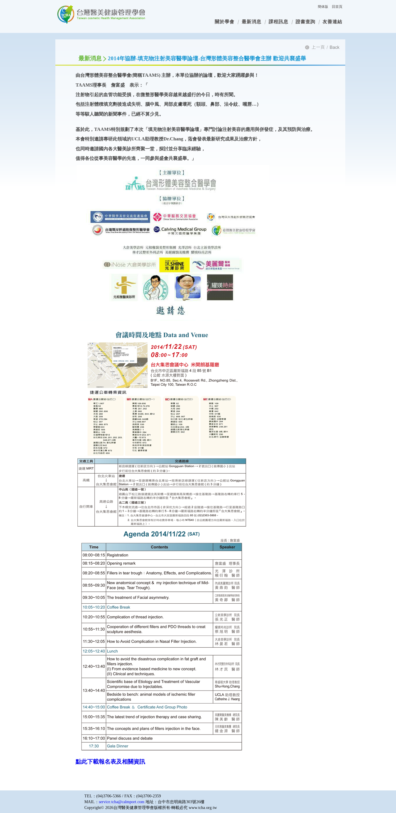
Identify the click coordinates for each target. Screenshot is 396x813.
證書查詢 (305, 21)
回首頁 (337, 7)
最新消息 (251, 21)
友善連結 (332, 21)
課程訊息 (278, 21)
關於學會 (225, 21)
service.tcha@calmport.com (121, 802)
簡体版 (323, 7)
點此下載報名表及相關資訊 (110, 761)
